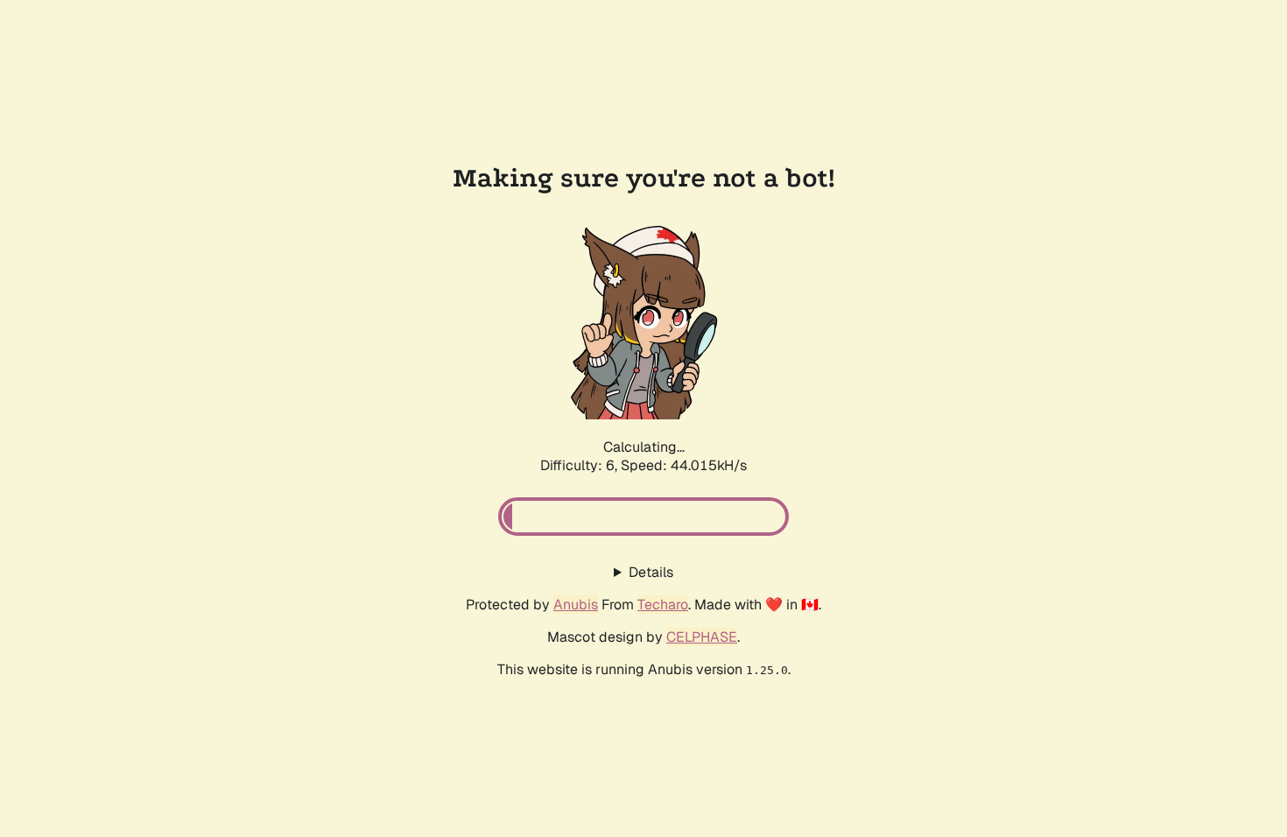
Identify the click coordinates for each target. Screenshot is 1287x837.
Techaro (662, 604)
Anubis (575, 604)
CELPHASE (701, 637)
